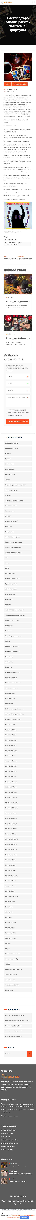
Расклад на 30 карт (11, 834)
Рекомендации (9, 928)
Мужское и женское (11, 584)
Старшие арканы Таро (12, 959)
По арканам (8, 657)
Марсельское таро (11, 573)
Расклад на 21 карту (11, 792)
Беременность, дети (11, 443)
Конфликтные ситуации (12, 537)
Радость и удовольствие (13, 719)
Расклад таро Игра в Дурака (13, 1026)
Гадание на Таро (10, 474)
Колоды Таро (9, 532)
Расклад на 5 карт (10, 860)
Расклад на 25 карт (11, 813)
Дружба (7, 479)
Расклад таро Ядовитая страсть (18, 301)
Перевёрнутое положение (13, 636)
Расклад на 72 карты (11, 875)
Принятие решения (11, 677)
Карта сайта (18, 1204)
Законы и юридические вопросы (15, 485)
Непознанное (9, 599)
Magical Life (24, 1201)
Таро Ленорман (10, 980)
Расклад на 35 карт (11, 844)
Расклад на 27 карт (11, 818)
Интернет (8, 516)
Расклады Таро (10, 901)
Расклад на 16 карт (11, 761)
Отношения (8, 625)
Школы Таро (9, 990)
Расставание (9, 907)
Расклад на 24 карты (11, 808)
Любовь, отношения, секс (13, 547)
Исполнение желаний (11, 521)
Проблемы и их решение (12, 683)
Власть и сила (9, 464)
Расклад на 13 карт (11, 745)
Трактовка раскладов (12, 985)
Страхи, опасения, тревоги (13, 969)
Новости (8, 605)
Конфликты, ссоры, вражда (13, 542)
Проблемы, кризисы (11, 688)
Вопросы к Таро (10, 469)
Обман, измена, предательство (14, 610)
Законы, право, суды (11, 490)
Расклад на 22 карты (11, 797)
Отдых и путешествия (12, 620)
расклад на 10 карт (10, 240)
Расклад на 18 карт (11, 771)
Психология (9, 704)
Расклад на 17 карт (11, 766)
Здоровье (8, 495)
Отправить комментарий (16, 421)
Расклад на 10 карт (20, 84)
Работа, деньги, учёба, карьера (14, 709)
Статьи (7, 964)
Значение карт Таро (11, 506)
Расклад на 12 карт (11, 740)
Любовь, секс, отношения (13, 552)
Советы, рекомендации (12, 954)
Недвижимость (10, 594)
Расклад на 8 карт (10, 881)
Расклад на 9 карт (10, 886)
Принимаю (24, 1217)
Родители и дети (10, 938)
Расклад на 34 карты (11, 839)
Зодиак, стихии (10, 511)
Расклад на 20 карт (11, 787)
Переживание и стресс (12, 651)
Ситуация (8, 943)
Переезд (7, 641)
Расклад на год (9, 891)
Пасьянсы (8, 631)
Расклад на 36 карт (11, 849)
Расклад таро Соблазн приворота (18, 338)
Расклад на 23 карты (11, 802)
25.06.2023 (11, 334)
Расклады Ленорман (11, 896)
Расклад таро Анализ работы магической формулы (13, 244)
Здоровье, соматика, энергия (14, 500)
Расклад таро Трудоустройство (15, 1031)
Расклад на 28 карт (11, 823)
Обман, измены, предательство (15, 615)
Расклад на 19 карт (11, 776)
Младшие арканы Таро (12, 578)
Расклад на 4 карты (11, 855)
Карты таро (8, 526)
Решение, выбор (10, 933)
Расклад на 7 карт (10, 870)
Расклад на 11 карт (10, 735)
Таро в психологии (11, 974)
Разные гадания (10, 724)
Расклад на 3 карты (11, 829)
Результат (8, 917)
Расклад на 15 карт (11, 756)
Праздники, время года (12, 672)
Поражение (8, 662)
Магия (8, 84)
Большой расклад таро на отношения (16, 1021)
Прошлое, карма (10, 693)
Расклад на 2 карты (11, 782)
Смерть (7, 948)
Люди (7, 558)
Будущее (8, 453)
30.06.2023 (11, 297)
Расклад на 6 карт (10, 865)
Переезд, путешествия (12, 646)
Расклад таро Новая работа (13, 1036)
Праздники (8, 667)
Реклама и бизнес (10, 922)
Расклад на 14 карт (11, 750)
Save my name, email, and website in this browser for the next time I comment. (18, 412)
